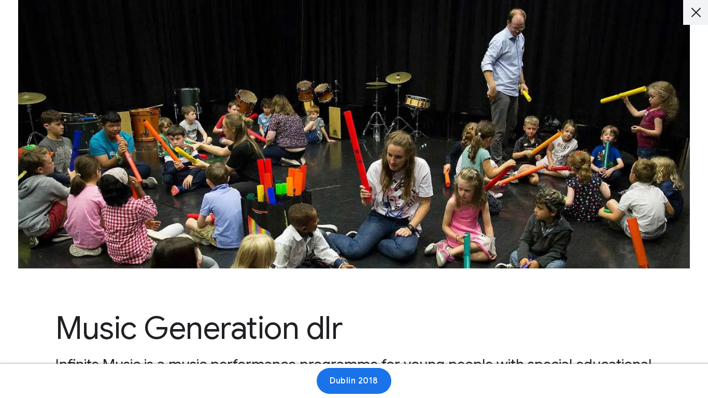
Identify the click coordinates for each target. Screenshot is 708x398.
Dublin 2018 (354, 381)
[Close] (695, 12)
